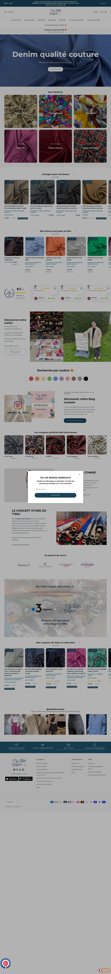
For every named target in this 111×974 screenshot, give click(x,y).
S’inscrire (55, 495)
